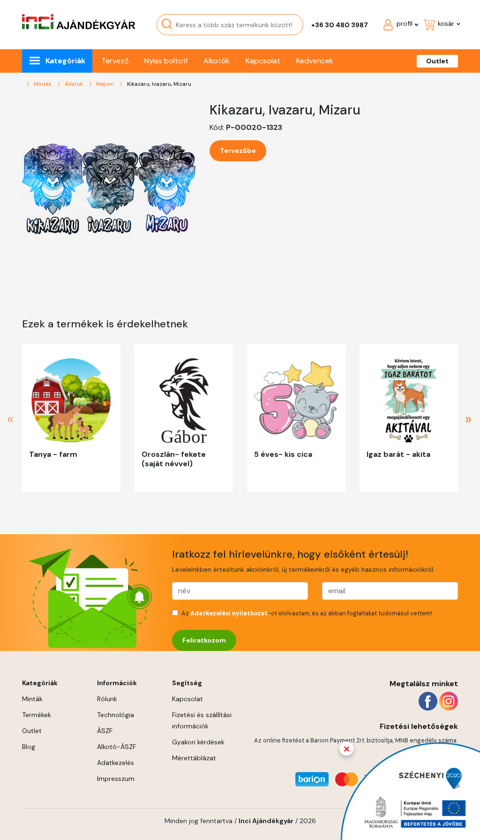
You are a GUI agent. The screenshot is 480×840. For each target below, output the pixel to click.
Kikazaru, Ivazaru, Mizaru (159, 84)
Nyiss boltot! (166, 61)
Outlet (437, 61)
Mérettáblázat (194, 758)
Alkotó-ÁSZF (116, 746)
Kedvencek (314, 61)
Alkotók (216, 61)
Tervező (114, 61)
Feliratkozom (204, 640)
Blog (28, 746)
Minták (43, 84)
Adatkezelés (115, 762)
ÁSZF (104, 730)
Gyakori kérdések (198, 742)
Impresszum (116, 778)
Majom (105, 84)
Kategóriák (65, 61)
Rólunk (107, 699)
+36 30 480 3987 (339, 25)
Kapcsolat (263, 61)
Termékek (36, 715)
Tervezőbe (238, 150)
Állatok (74, 84)
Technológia (115, 715)
